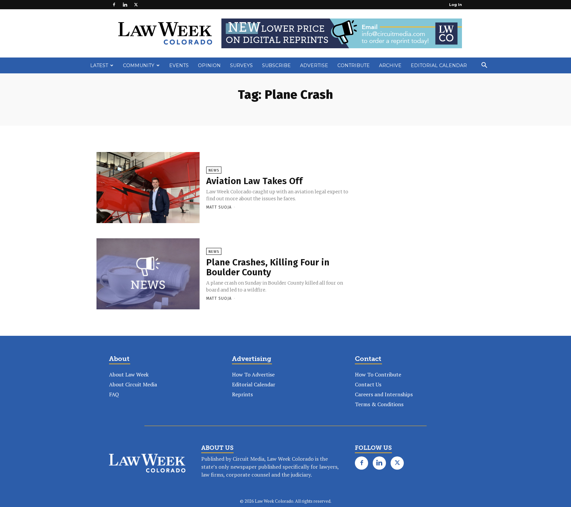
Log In (455, 4)
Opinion (209, 65)
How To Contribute (378, 374)
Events (179, 65)
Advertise (314, 65)
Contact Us (368, 384)
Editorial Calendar (439, 65)
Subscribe (276, 65)
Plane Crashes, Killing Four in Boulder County (267, 267)
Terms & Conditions (379, 404)
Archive (390, 65)
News (214, 170)
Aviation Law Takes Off (254, 181)
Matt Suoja (219, 207)
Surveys (241, 65)
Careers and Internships (384, 394)
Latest (99, 65)
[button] (484, 65)
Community (138, 65)
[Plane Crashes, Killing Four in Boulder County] (148, 274)
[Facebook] (114, 4)
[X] (136, 4)
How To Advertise (253, 374)
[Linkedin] (125, 4)
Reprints (242, 394)
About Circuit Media (133, 384)
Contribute (353, 65)
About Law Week (129, 374)
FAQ (114, 394)
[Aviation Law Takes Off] (148, 188)
